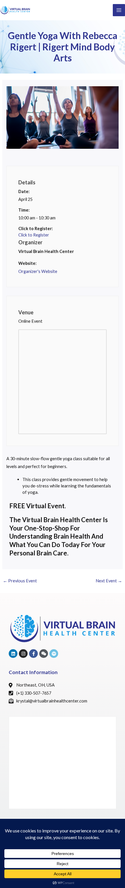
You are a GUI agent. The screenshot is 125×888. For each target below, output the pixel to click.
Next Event (109, 580)
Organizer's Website (37, 271)
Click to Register (33, 234)
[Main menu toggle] (119, 10)
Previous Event (20, 580)
